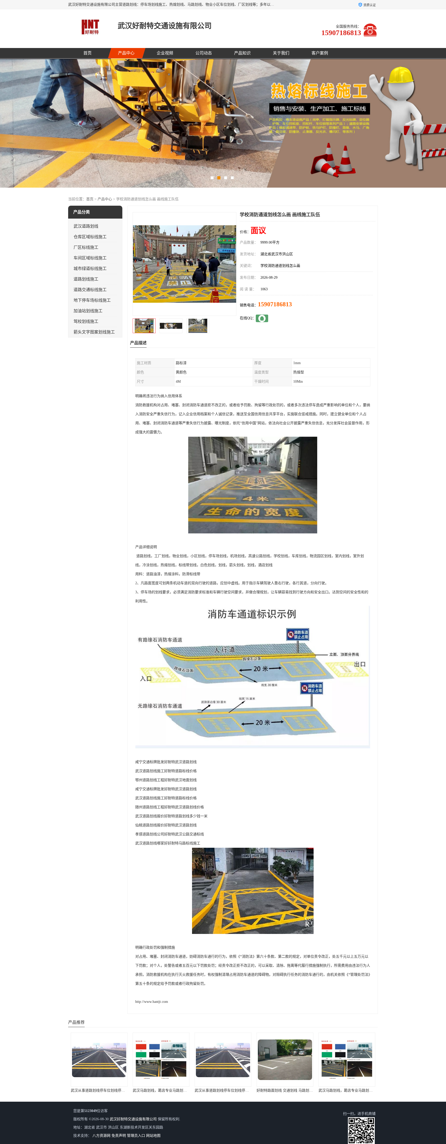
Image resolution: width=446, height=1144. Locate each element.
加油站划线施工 (88, 311)
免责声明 (119, 1136)
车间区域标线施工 (90, 258)
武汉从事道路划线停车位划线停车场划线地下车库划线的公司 (119, 1090)
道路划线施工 (86, 279)
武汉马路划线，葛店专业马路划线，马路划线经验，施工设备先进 (247, 1090)
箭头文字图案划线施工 (94, 332)
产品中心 (126, 53)
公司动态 (203, 53)
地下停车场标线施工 (92, 300)
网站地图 (153, 1136)
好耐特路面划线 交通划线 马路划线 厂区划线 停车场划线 (178, 1090)
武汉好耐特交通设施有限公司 (133, 1119)
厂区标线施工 (86, 247)
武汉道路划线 (86, 226)
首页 (87, 53)
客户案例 (320, 53)
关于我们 (281, 53)
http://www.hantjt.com (151, 1002)
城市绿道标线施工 (90, 268)
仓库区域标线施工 (90, 237)
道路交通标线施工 (90, 289)
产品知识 (242, 53)
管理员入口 (136, 1136)
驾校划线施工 (86, 321)
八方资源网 (101, 1136)
